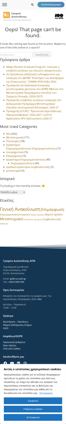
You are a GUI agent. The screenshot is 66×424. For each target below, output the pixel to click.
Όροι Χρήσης (9, 345)
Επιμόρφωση (13, 156)
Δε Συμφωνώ (33, 417)
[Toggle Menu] (4, 4)
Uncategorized (14, 152)
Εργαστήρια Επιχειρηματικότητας (25, 159)
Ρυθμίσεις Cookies (33, 409)
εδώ (39, 299)
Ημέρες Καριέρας (37, 215)
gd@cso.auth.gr (18, 278)
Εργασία (25, 214)
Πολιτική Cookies (12, 348)
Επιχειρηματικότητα (22, 163)
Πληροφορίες (46, 393)
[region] (33, 394)
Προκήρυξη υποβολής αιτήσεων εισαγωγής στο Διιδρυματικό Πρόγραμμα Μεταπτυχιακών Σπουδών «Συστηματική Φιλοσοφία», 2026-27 (33, 103)
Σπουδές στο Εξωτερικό (32, 219)
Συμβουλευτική (52, 219)
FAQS (5, 328)
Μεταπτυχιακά (14, 137)
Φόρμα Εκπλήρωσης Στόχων (17, 324)
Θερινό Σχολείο (54, 214)
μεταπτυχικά (13, 170)
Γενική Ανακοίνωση (20, 209)
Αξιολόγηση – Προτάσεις (15, 321)
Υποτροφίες (13, 141)
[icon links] (32, 4)
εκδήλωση (4, 224)
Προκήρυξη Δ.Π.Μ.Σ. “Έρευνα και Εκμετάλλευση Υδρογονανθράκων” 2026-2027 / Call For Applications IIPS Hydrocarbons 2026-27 (33, 114)
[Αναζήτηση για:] (16, 54)
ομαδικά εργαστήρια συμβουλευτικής (28, 167)
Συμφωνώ (33, 400)
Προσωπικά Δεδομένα (14, 342)
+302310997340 (16, 281)
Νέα (8, 133)
